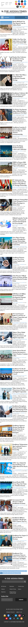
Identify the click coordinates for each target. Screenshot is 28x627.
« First (10, 571)
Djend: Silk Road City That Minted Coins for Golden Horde (18, 23)
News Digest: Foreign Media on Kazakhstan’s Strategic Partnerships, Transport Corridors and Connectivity (19, 241)
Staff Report (16, 167)
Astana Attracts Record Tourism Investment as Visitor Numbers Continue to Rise (20, 353)
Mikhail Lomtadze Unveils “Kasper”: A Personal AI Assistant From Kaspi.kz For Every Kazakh (19, 221)
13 (3, 573)
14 (6, 573)
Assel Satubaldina (17, 135)
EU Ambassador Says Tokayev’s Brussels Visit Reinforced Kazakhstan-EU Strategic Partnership (19, 183)
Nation (13, 27)
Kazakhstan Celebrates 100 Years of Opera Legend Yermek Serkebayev (20, 95)
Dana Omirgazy (17, 44)
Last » (19, 573)
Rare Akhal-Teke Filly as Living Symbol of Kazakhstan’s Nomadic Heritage (19, 77)
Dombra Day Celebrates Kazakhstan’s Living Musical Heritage (19, 59)
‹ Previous (15, 571)
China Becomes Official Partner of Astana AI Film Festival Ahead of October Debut (19, 278)
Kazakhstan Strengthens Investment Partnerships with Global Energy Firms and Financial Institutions (19, 409)
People (13, 115)
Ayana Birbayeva (17, 282)
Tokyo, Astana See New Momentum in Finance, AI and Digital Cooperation (20, 390)
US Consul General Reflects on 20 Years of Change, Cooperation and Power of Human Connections (19, 317)
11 (25, 571)
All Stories (3, 586)
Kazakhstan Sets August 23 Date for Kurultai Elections (20, 537)
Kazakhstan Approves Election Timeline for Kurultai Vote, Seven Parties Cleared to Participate (18, 429)
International (15, 188)
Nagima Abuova (17, 62)
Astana (22, 44)
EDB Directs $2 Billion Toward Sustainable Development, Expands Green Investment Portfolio (19, 297)
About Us (19, 612)
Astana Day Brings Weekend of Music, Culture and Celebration (19, 148)
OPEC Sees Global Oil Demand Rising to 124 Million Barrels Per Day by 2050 (19, 466)
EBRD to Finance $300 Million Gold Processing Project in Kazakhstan (19, 164)
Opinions (3, 592)
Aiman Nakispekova (17, 26)
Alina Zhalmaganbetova (18, 469)
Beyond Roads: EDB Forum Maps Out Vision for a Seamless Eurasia (19, 484)
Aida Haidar (16, 302)
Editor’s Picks (25, 26)
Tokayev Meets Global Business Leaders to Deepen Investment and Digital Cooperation (19, 335)
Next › (15, 573)
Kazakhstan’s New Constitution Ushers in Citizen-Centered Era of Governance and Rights (19, 556)
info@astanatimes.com (17, 621)
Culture (22, 62)
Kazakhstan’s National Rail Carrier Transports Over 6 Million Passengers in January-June (19, 202)
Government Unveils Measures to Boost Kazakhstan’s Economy (18, 502)
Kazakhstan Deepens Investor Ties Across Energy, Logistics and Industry (18, 260)
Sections (6, 17)
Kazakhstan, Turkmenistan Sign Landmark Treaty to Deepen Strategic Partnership (19, 447)
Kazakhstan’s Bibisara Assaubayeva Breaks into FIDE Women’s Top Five (19, 520)
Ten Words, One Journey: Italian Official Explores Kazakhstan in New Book (19, 111)
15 (8, 573)
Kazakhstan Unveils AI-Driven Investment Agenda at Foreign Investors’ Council (20, 371)
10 (23, 571)
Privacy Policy (10, 612)
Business (23, 135)
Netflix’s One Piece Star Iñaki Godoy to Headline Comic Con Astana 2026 (19, 41)
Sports (22, 522)
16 (11, 573)
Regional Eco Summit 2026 (13, 592)
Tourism (20, 151)
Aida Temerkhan (17, 114)
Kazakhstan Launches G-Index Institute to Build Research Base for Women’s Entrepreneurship (19, 131)
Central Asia (15, 451)
